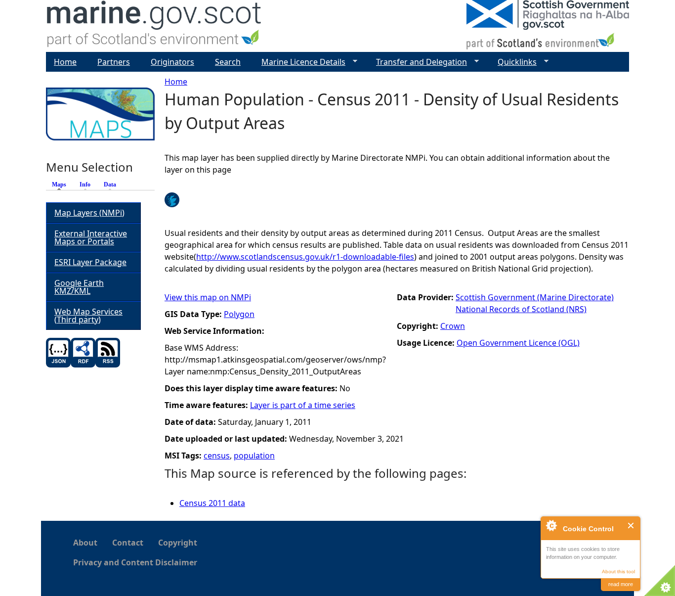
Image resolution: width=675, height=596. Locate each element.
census (217, 455)
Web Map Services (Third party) (88, 315)
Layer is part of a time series (302, 405)
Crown (452, 326)
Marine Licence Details (299, 62)
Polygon (239, 314)
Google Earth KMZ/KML (79, 286)
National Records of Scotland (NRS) (521, 309)
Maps (61, 184)
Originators (172, 61)
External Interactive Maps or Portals (90, 237)
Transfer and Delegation (417, 62)
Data (110, 184)
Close (631, 525)
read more (620, 584)
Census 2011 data (212, 503)
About (85, 542)
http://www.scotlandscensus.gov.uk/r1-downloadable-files (305, 256)
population (254, 455)
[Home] (154, 26)
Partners (113, 61)
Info (85, 184)
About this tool (618, 571)
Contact (127, 542)
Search (228, 61)
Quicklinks (513, 62)
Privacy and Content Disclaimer (135, 562)
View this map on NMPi (208, 297)
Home (176, 81)
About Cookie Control (551, 525)
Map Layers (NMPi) (89, 212)
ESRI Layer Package (90, 262)
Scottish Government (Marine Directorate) (535, 297)
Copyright (177, 542)
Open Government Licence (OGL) (518, 342)
